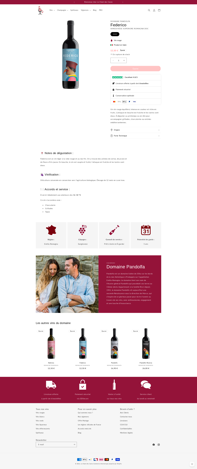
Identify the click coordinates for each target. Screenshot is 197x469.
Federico (83, 363)
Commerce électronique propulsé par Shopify (107, 463)
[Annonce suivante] (122, 2)
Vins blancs (40, 417)
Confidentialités (126, 429)
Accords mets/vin (84, 429)
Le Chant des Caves (87, 463)
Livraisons (124, 421)
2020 (116, 34)
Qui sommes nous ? (85, 413)
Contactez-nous (126, 417)
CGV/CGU (124, 425)
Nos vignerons (83, 417)
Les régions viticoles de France (89, 425)
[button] (52, 10)
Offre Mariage (83, 421)
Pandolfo (114, 363)
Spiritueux (40, 433)
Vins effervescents (43, 429)
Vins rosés (40, 421)
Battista (51, 363)
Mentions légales (126, 433)
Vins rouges (40, 413)
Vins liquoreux (41, 425)
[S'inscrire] (74, 444)
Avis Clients (124, 413)
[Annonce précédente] (74, 2)
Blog (79, 433)
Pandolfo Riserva (146, 363)
